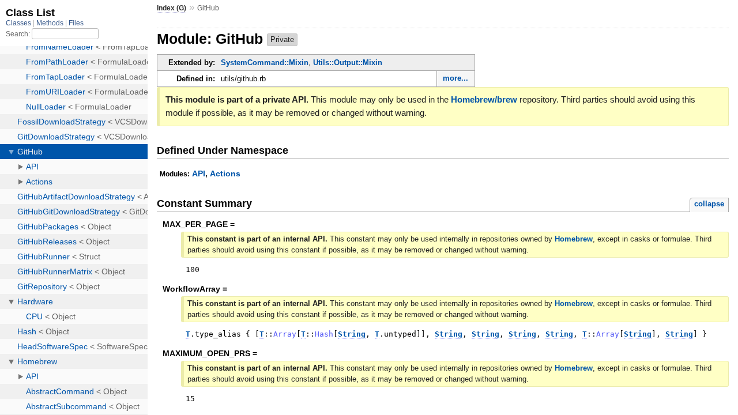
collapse (709, 203)
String (352, 334)
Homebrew (574, 239)
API (198, 173)
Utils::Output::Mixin (347, 62)
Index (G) (171, 8)
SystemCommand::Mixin (264, 62)
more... (455, 78)
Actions (225, 173)
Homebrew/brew (484, 99)
